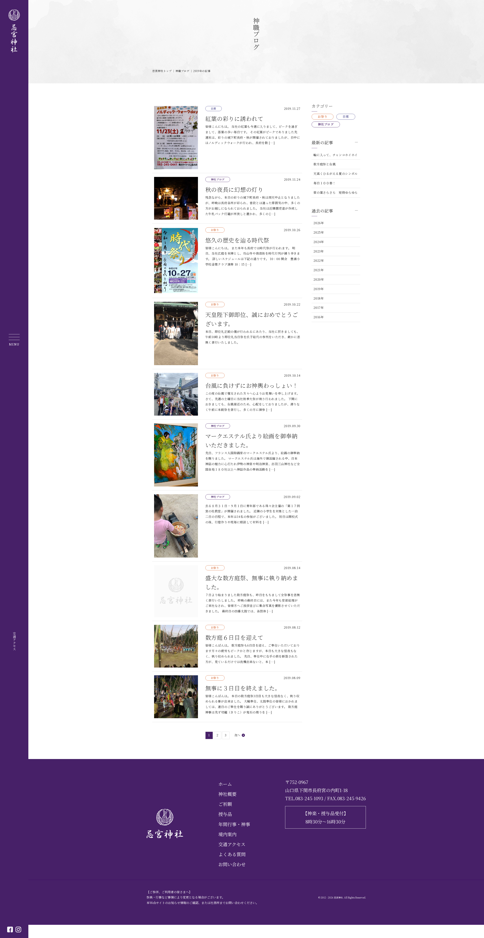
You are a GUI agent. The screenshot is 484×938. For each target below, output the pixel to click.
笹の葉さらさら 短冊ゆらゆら (335, 192)
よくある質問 (232, 854)
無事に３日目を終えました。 (227, 697)
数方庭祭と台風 (324, 164)
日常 (346, 116)
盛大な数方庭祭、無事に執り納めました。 (227, 591)
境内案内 (227, 834)
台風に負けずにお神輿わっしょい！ (227, 394)
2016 (317, 317)
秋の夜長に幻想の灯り (227, 198)
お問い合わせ (232, 864)
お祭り (322, 116)
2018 (317, 298)
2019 (317, 289)
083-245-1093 (309, 798)
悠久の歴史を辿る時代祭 (227, 261)
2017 (317, 307)
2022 (317, 260)
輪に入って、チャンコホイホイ (335, 155)
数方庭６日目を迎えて (227, 646)
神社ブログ (326, 124)
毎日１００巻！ (324, 183)
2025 (317, 232)
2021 (317, 270)
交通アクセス (14, 641)
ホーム (225, 784)
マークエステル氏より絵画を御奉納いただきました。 (227, 455)
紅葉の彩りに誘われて (227, 137)
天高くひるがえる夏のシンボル (335, 173)
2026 (317, 223)
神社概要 (227, 794)
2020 (317, 279)
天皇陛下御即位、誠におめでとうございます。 (227, 333)
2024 (317, 242)
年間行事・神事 (234, 824)
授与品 (225, 814)
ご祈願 (225, 804)
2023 (317, 251)
